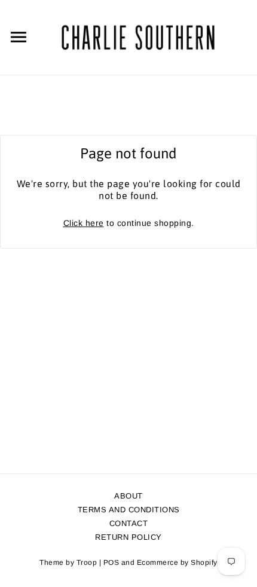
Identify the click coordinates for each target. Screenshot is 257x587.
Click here (83, 223)
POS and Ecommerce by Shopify (160, 562)
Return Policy (128, 537)
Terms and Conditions (129, 509)
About (128, 495)
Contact (128, 523)
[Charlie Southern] (138, 36)
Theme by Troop (68, 562)
